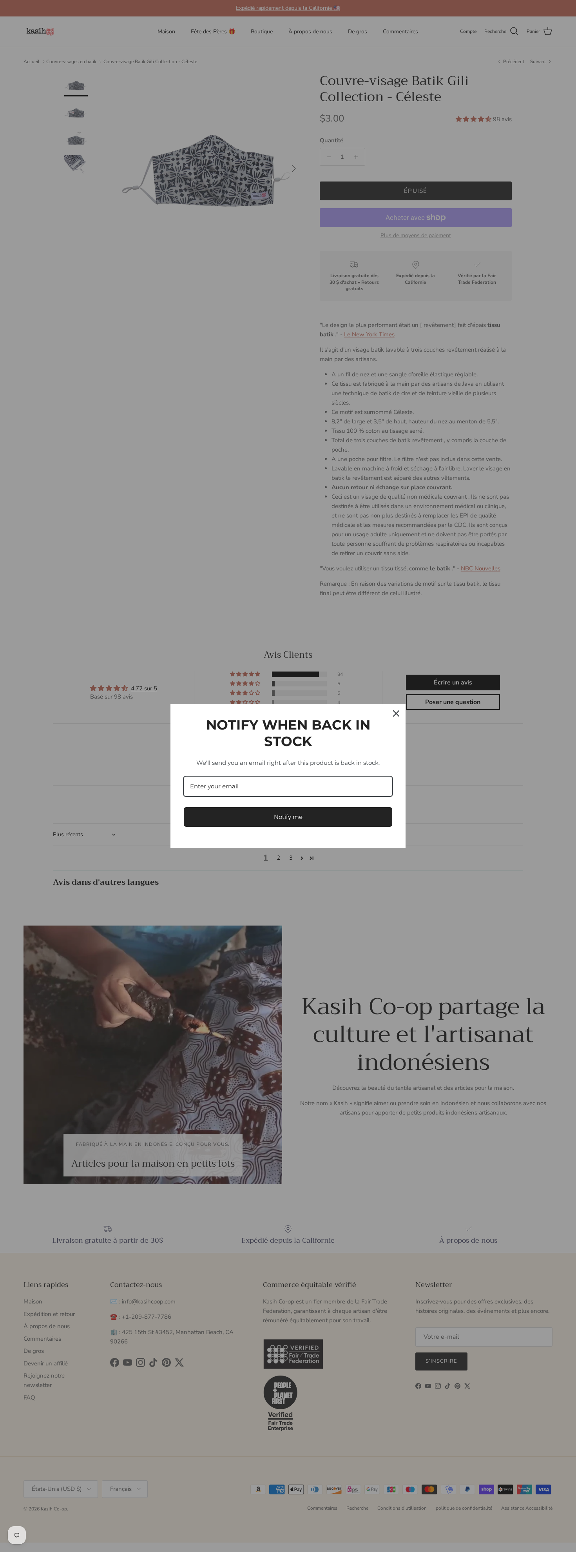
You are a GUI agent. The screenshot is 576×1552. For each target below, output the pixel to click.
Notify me (288, 816)
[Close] (396, 713)
